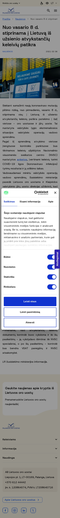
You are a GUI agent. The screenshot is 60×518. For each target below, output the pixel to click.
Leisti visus (30, 301)
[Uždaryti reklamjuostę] (55, 193)
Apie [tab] (50, 201)
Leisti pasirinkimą (30, 312)
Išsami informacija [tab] (30, 201)
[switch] (51, 267)
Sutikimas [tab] (9, 201)
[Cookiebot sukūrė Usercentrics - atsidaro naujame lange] (35, 193)
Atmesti (30, 322)
